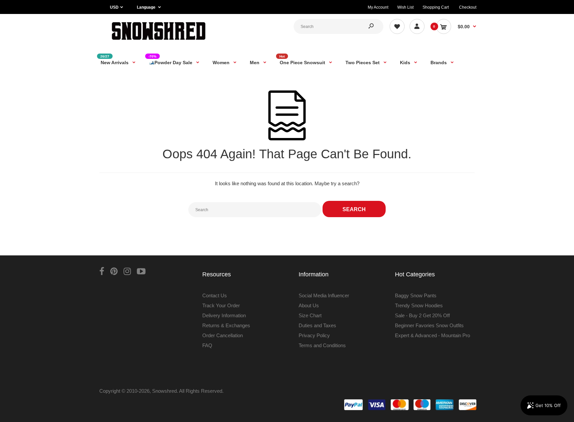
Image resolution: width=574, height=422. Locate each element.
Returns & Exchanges (226, 325)
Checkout (467, 7)
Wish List (405, 7)
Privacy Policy (314, 335)
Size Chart (310, 315)
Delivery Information (224, 315)
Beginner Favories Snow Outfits (429, 325)
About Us (309, 305)
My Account (378, 7)
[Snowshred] (159, 41)
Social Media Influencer (324, 295)
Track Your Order (221, 305)
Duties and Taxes (317, 325)
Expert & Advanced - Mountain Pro (432, 335)
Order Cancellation (222, 335)
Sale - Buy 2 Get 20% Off (422, 315)
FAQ (207, 345)
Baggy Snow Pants (415, 295)
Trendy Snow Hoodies (419, 305)
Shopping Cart (436, 7)
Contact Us (214, 295)
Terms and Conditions (322, 345)
